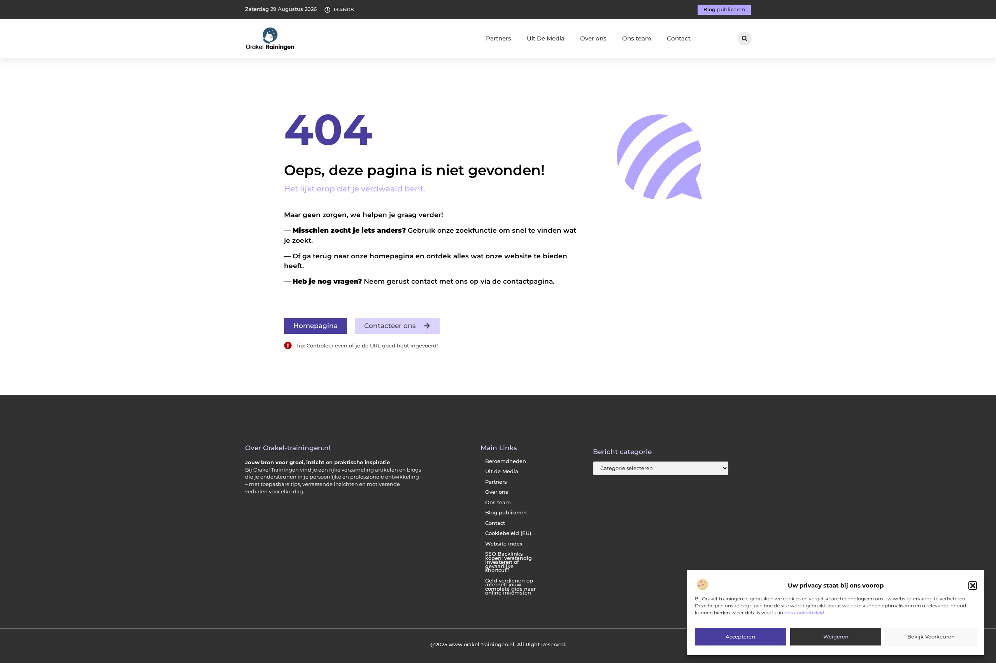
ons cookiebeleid (804, 613)
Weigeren (836, 637)
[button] (973, 585)
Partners (498, 38)
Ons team (636, 38)
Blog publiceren (506, 513)
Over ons (593, 38)
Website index (504, 544)
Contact (679, 38)
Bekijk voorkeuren (931, 637)
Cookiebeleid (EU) (508, 533)
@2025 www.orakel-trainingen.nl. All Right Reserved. (498, 644)
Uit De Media (546, 38)
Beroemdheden (505, 461)
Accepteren (740, 637)
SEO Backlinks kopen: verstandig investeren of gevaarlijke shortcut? (508, 562)
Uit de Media (501, 471)
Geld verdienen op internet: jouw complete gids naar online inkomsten (510, 587)
